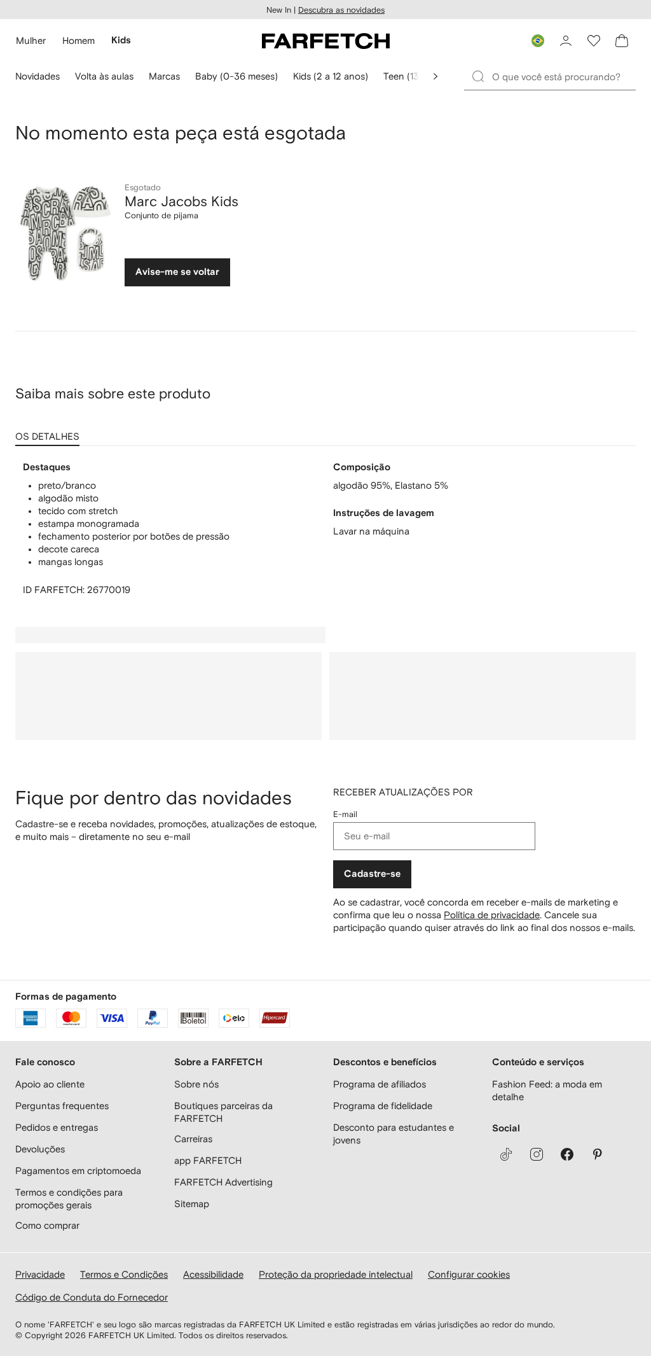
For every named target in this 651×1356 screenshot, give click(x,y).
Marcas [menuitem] (164, 76)
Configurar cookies (469, 1274)
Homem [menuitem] (78, 40)
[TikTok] (506, 1154)
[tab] (50, 432)
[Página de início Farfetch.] (326, 40)
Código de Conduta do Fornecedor (91, 1297)
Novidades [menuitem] (37, 76)
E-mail (345, 814)
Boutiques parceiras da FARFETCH (223, 1112)
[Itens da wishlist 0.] (594, 41)
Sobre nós (196, 1084)
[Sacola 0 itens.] (622, 41)
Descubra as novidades (341, 10)
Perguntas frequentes (62, 1105)
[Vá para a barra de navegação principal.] (435, 76)
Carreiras (193, 1138)
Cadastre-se (372, 874)
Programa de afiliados (379, 1084)
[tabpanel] (325, 528)
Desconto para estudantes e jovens (393, 1133)
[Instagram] (537, 1154)
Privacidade (40, 1274)
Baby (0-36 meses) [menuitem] (236, 76)
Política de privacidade (492, 914)
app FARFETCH (208, 1160)
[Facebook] (567, 1154)
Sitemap (191, 1203)
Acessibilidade (213, 1274)
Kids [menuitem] (121, 40)
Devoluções (40, 1149)
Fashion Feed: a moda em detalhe (547, 1090)
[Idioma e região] (538, 41)
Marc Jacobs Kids (181, 201)
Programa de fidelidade (382, 1105)
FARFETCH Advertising (223, 1182)
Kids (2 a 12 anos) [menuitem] (330, 76)
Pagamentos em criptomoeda (78, 1170)
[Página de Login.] (566, 41)
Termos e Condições (124, 1274)
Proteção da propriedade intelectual (336, 1274)
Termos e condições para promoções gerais (69, 1198)
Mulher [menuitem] (31, 40)
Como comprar (47, 1225)
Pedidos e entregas (56, 1127)
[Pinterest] (598, 1154)
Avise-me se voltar (177, 272)
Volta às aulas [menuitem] (104, 76)
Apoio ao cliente (50, 1084)
